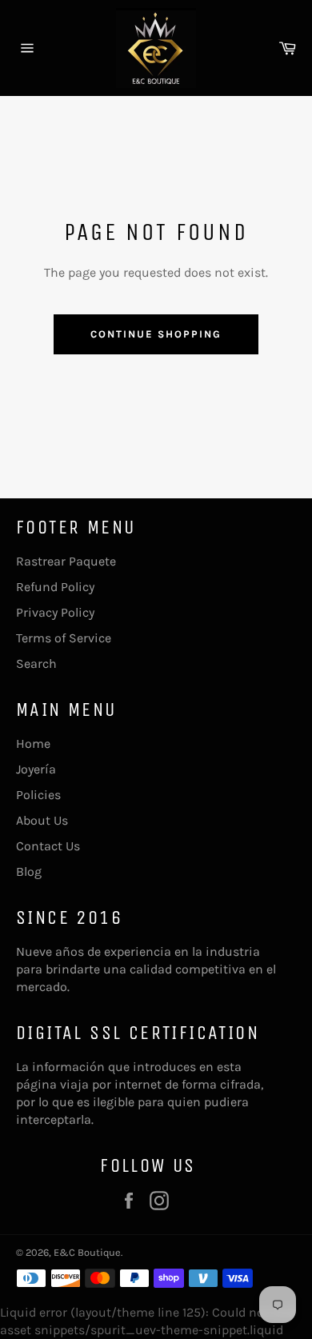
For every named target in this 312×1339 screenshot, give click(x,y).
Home (33, 743)
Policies (38, 794)
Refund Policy (55, 586)
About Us (42, 820)
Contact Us (48, 845)
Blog (29, 871)
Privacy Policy (55, 612)
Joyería (36, 769)
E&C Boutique (87, 1252)
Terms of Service (63, 638)
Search (36, 663)
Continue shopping (155, 334)
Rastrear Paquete (66, 561)
